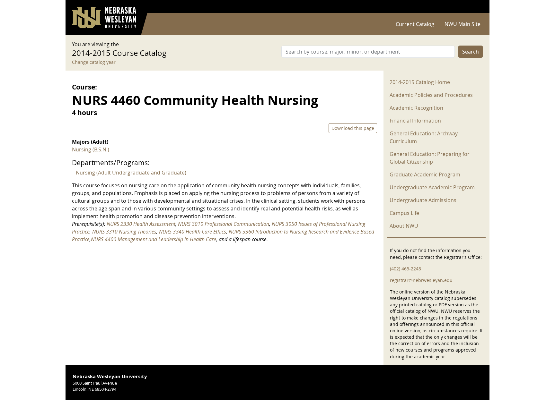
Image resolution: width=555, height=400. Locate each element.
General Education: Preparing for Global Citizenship (430, 157)
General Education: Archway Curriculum (424, 137)
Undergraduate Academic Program (432, 187)
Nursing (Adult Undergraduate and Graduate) (131, 172)
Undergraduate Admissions (423, 200)
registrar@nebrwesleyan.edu (421, 280)
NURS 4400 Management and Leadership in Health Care (153, 239)
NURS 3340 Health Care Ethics (192, 231)
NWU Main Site (462, 24)
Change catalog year (94, 62)
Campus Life (404, 213)
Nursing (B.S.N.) (90, 149)
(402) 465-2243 (405, 269)
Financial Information (415, 120)
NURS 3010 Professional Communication (223, 223)
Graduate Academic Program (425, 174)
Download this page (352, 128)
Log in (474, 7)
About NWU (404, 225)
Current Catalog (415, 24)
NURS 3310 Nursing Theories (124, 231)
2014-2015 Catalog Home (420, 82)
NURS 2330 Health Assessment (141, 223)
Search (470, 51)
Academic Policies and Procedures (431, 94)
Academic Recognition (416, 107)
